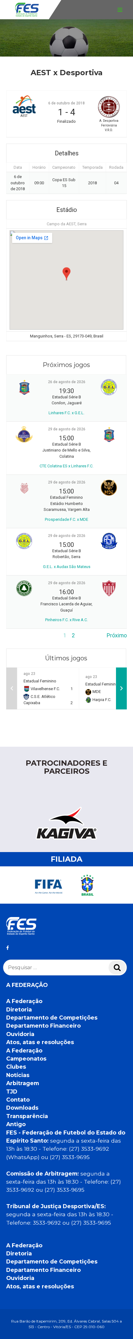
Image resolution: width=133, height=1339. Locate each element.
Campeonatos (26, 1058)
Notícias (17, 1075)
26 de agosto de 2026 (66, 382)
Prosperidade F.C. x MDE (66, 519)
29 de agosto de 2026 (66, 429)
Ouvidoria (20, 1034)
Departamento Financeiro (43, 1025)
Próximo (117, 635)
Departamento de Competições (51, 1017)
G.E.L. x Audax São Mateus (66, 566)
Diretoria (19, 1009)
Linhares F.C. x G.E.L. (66, 412)
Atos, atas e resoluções (40, 1042)
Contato (18, 1099)
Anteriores (19, 635)
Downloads (22, 1107)
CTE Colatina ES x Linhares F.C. (66, 466)
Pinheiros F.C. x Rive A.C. (66, 619)
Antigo (16, 1124)
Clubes (16, 1066)
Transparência (27, 1116)
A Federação (24, 1001)
